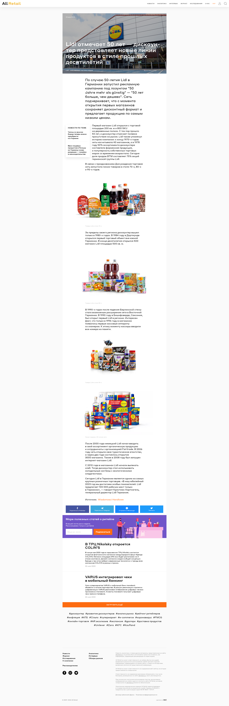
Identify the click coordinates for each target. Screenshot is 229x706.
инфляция (74, 617)
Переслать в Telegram (102, 510)
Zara (111, 625)
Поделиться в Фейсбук (77, 510)
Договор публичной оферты (125, 695)
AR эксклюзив (100, 621)
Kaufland (130, 625)
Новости (150, 3)
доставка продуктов (150, 621)
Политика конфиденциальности (146, 695)
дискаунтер (77, 613)
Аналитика (161, 3)
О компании (68, 661)
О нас (207, 3)
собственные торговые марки (81, 70)
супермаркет (108, 617)
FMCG (158, 617)
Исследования (196, 3)
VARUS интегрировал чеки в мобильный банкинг (108, 578)
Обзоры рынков (96, 658)
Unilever (100, 625)
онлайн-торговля (79, 621)
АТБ (85, 617)
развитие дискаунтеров (100, 613)
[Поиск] (225, 4)
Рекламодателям (70, 665)
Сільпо (94, 617)
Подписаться (103, 532)
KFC (119, 625)
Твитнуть (151, 510)
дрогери (131, 621)
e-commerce (127, 617)
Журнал (184, 3)
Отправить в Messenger (127, 510)
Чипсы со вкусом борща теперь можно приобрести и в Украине (77, 135)
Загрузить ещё (114, 605)
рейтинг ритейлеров (148, 613)
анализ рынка (125, 613)
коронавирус (144, 617)
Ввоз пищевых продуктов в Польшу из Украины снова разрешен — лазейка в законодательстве (77, 150)
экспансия (117, 621)
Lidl (67, 70)
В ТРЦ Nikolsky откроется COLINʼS (107, 545)
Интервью (173, 3)
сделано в (161, 700)
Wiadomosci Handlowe (111, 499)
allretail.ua (119, 654)
